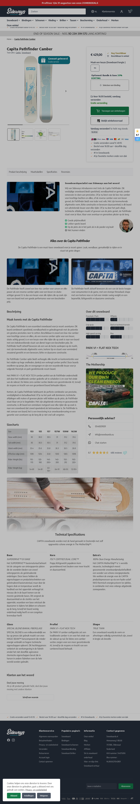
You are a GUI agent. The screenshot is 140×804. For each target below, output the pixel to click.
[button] (70, 402)
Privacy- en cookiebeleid (36, 789)
